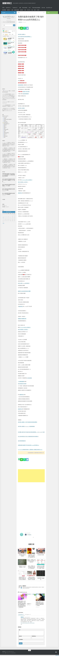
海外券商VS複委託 (21, 34)
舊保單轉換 (5, 136)
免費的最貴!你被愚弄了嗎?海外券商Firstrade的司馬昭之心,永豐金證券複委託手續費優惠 (8, 174)
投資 (20, 7)
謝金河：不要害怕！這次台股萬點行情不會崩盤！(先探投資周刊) (31, 567)
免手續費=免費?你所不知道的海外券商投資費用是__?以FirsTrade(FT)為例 (31, 432)
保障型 (3, 7)
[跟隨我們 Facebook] (14, 12)
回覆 (21, 624)
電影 (4, 137)
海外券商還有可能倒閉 (22, 383)
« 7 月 (3, 223)
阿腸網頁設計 (57, 655)
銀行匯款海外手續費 (41, 554)
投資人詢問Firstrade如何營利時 (23, 283)
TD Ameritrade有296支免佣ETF (26, 179)
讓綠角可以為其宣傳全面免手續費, (24, 291)
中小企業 (5, 117)
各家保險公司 (6, 122)
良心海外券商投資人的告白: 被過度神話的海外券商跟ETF (28, 436)
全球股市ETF (29, 603)
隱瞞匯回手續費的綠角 (22, 318)
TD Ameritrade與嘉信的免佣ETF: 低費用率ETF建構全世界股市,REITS (30, 449)
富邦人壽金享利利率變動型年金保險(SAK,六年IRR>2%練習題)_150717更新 (8, 180)
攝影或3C (5, 127)
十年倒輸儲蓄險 (21, 381)
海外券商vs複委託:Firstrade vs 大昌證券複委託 (26, 426)
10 (3, 217)
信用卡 (30, 7)
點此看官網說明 (26, 93)
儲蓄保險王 (7, 3)
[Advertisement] (31, 475)
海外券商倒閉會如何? (22, 440)
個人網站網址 (21, 639)
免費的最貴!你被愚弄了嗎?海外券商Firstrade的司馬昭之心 (28, 445)
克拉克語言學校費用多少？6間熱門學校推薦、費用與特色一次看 (36, 452)
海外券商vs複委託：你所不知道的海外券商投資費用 (27, 422)
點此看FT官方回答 (26, 91)
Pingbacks (28, 614)
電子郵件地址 (34, 636)
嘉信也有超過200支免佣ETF (23, 182)
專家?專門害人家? (49, 7)
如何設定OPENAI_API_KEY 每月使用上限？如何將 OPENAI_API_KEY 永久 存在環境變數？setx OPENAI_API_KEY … (8, 109)
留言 (20, 629)
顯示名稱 (20, 636)
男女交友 (5, 133)
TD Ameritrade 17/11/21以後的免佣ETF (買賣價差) (40, 578)
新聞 (4, 128)
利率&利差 (43, 7)
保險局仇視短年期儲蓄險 (36, 7)
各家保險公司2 (15, 7)
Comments (21, 614)
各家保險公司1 (8, 7)
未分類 (5, 130)
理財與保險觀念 (24, 7)
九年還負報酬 (29, 378)
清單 (4, 131)
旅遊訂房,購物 (6, 129)
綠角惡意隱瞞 (20, 85)
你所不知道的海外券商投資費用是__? (25, 36)
